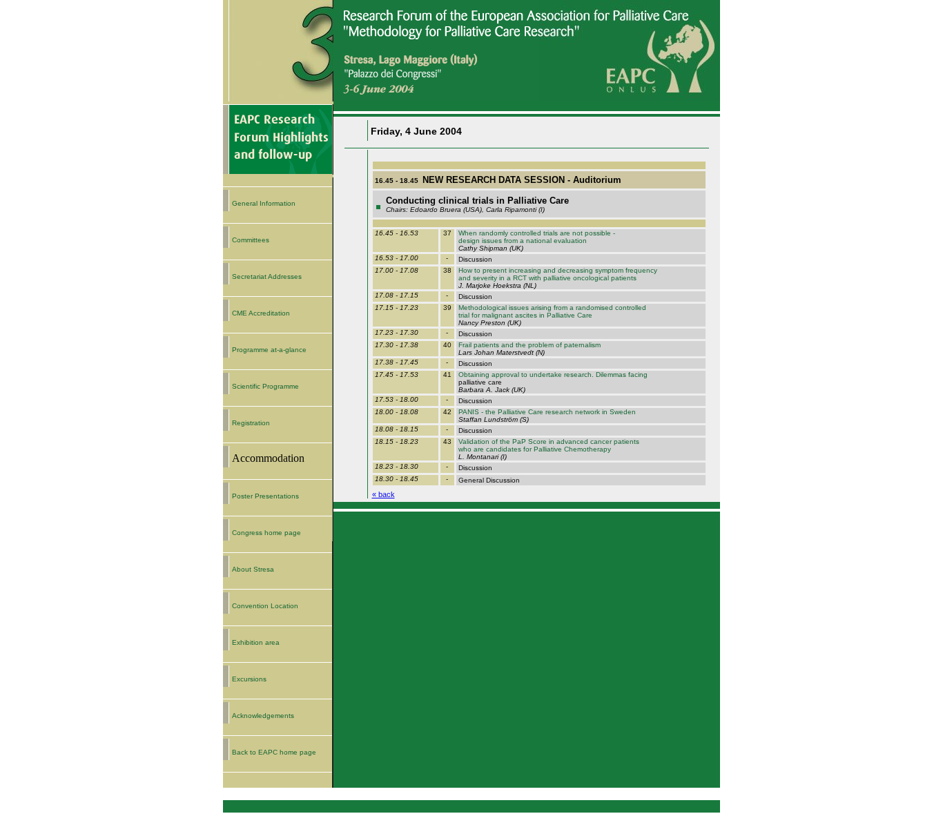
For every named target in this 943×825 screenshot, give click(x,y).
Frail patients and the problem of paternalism (528, 345)
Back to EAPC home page (274, 752)
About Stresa (253, 569)
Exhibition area (256, 642)
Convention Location (265, 606)
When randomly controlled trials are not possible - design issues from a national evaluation (535, 236)
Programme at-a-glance (269, 349)
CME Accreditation (261, 313)
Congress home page (266, 532)
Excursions (249, 679)
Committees (250, 240)
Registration (251, 423)
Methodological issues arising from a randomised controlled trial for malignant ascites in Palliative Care (551, 311)
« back (383, 494)
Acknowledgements (263, 715)
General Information (263, 203)
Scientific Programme (265, 386)
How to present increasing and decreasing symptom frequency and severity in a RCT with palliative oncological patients (556, 274)
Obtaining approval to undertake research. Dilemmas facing (552, 374)
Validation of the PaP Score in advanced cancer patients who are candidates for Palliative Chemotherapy (547, 445)
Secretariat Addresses (267, 276)
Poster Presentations (265, 496)
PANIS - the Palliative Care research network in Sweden (546, 412)
